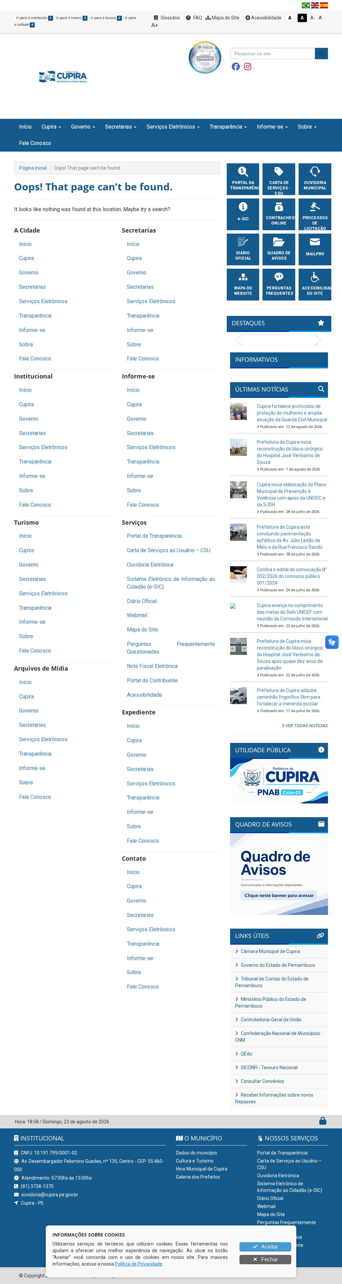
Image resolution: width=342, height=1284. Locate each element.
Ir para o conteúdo (33, 18)
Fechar (269, 1259)
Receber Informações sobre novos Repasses (274, 1098)
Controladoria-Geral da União (271, 1019)
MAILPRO (315, 254)
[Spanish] (324, 5)
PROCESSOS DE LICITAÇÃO (315, 223)
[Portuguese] (306, 5)
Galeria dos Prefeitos (198, 1177)
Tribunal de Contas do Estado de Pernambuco (272, 982)
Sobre (26, 344)
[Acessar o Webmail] (315, 1122)
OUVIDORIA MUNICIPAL (315, 185)
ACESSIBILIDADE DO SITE (315, 291)
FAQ (197, 17)
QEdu (246, 1053)
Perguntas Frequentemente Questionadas (171, 648)
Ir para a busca (105, 18)
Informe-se (32, 330)
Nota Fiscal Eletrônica (152, 666)
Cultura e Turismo (194, 1161)
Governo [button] (81, 126)
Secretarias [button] (118, 126)
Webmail (137, 615)
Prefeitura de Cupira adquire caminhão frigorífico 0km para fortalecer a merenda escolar (288, 697)
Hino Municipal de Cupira (201, 1169)
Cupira (26, 258)
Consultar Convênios (262, 1081)
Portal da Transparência (154, 536)
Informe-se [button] (270, 126)
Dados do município (196, 1152)
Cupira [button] (49, 126)
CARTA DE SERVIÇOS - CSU (279, 188)
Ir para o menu (71, 18)
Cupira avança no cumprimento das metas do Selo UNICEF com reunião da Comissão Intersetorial (292, 612)
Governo (28, 272)
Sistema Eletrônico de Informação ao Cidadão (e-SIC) (171, 583)
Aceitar (269, 1247)
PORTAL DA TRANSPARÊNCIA (243, 185)
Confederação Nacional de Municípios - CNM (279, 1037)
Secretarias (32, 287)
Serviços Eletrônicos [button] (171, 126)
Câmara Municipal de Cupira (270, 951)
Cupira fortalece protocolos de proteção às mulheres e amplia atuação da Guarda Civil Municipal (292, 413)
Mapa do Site (225, 17)
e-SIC (243, 219)
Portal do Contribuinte (152, 680)
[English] (315, 5)
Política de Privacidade (138, 1264)
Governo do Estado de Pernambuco (277, 965)
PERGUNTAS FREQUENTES (279, 291)
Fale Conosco (35, 143)
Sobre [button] (305, 126)
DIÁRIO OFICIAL (243, 256)
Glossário (170, 17)
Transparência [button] (226, 126)
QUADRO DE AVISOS (279, 256)
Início (25, 126)
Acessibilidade (266, 17)
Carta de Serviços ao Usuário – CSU (168, 550)
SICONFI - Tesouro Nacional (269, 1067)
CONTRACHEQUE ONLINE (279, 221)
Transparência (35, 316)
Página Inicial (33, 168)
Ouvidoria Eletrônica (150, 565)
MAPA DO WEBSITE (243, 291)
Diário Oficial (142, 601)
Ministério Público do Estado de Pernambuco (270, 1003)
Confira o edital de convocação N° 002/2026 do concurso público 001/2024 (292, 576)
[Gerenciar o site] (323, 1122)
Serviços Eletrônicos (43, 301)
